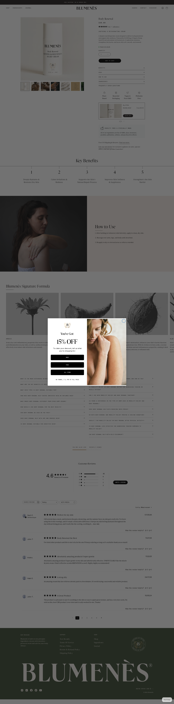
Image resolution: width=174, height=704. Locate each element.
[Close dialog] (123, 321)
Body (67, 357)
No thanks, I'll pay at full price (67, 379)
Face (67, 365)
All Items (67, 372)
